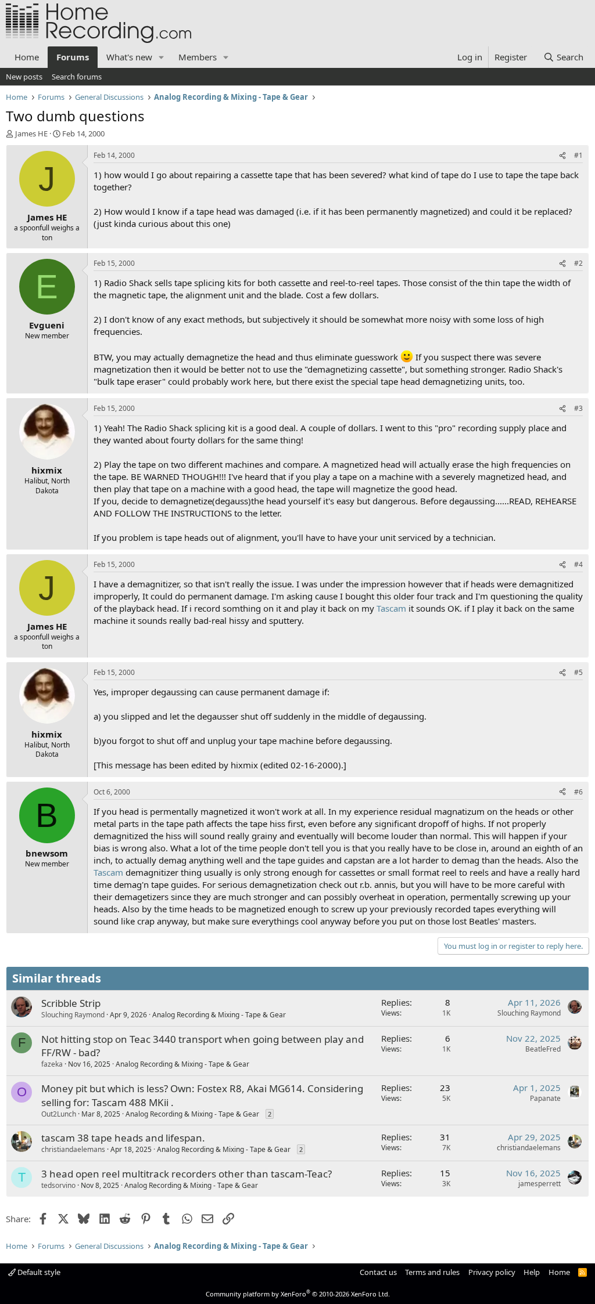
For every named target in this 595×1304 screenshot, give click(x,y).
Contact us (378, 1272)
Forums (72, 57)
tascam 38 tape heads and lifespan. (123, 1137)
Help (532, 1272)
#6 (578, 792)
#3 (578, 408)
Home (27, 57)
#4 (578, 564)
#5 (578, 672)
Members (197, 57)
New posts (24, 76)
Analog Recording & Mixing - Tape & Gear (219, 1015)
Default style (38, 1272)
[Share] (562, 155)
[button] (161, 57)
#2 (578, 263)
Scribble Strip (71, 1003)
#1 (578, 155)
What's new (129, 57)
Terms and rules (432, 1272)
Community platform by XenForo (298, 1293)
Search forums (77, 76)
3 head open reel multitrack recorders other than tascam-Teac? (186, 1173)
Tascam (391, 608)
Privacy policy (491, 1272)
